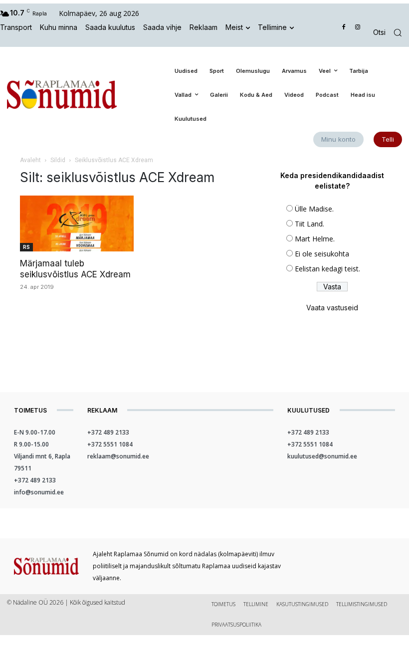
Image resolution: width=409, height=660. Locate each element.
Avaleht (30, 160)
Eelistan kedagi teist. (327, 268)
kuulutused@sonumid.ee (322, 456)
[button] (391, 32)
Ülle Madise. (314, 209)
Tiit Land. (309, 223)
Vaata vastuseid (332, 307)
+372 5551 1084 (110, 444)
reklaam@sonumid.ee (118, 456)
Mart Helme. (315, 238)
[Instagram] (357, 27)
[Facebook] (344, 27)
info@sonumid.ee (39, 492)
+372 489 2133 (35, 480)
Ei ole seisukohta (322, 253)
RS (26, 247)
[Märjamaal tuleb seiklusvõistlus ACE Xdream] (77, 224)
